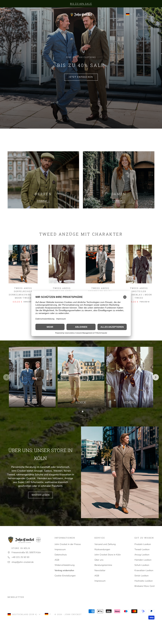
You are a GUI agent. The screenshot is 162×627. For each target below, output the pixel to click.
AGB (57, 559)
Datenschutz (61, 554)
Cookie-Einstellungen (65, 575)
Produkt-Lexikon (142, 544)
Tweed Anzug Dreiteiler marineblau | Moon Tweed (139, 293)
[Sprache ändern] (129, 14)
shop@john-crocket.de (23, 562)
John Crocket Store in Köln (107, 554)
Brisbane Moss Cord (144, 586)
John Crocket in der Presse (68, 544)
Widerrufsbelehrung (65, 565)
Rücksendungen (102, 549)
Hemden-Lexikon (142, 559)
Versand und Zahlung (105, 544)
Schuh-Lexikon (141, 565)
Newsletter (99, 570)
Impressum (60, 549)
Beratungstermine (103, 565)
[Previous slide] (6, 377)
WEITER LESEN (40, 495)
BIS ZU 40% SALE (81, 3)
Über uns (98, 559)
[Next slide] (156, 377)
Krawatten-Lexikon (143, 570)
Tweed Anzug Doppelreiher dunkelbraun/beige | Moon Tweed (23, 293)
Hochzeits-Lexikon (143, 580)
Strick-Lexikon (141, 575)
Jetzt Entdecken (81, 77)
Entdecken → (43, 200)
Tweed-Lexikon (142, 549)
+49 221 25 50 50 (20, 557)
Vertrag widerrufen (64, 570)
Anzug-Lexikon (141, 554)
